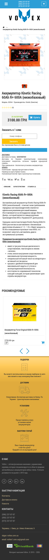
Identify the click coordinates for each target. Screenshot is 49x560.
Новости (5, 503)
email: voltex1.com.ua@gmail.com (15, 539)
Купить (37, 117)
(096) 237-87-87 (24, 2)
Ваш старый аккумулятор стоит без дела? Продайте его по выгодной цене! (25, 447)
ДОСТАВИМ (24, 382)
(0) (5, 179)
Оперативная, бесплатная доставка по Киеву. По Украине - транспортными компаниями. (24, 398)
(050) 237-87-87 (24, 4)
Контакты (6, 495)
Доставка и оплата (9, 499)
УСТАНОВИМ (24, 406)
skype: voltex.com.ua (10, 535)
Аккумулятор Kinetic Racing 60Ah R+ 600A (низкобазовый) (24, 29)
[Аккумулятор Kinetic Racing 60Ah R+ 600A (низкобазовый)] (24, 55)
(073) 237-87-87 (24, 6)
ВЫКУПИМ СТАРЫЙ (24, 431)
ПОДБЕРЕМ (24, 359)
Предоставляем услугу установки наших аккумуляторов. (24, 422)
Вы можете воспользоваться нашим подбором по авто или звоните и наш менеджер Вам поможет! (24, 375)
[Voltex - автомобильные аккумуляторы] (24, 15)
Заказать (13, 141)
